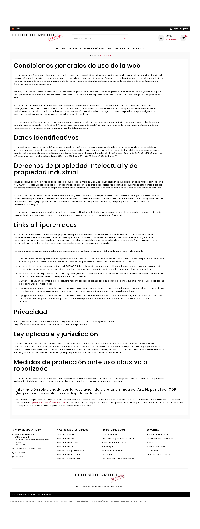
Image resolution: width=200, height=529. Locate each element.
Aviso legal (107, 454)
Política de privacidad (112, 450)
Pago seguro (108, 446)
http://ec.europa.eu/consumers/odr (48, 402)
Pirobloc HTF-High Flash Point (71, 450)
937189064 (20, 452)
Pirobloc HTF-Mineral (67, 434)
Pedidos (151, 442)
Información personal (157, 434)
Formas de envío (110, 434)
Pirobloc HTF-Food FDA (67, 442)
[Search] (125, 38)
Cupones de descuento (158, 454)
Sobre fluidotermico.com (114, 442)
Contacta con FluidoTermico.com (118, 458)
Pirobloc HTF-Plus (65, 446)
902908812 (20, 456)
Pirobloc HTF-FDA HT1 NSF (68, 458)
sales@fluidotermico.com (28, 448)
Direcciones (152, 450)
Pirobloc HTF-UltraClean (68, 454)
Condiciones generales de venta (118, 438)
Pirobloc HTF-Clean (66, 438)
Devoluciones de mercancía (160, 438)
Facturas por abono (156, 446)
